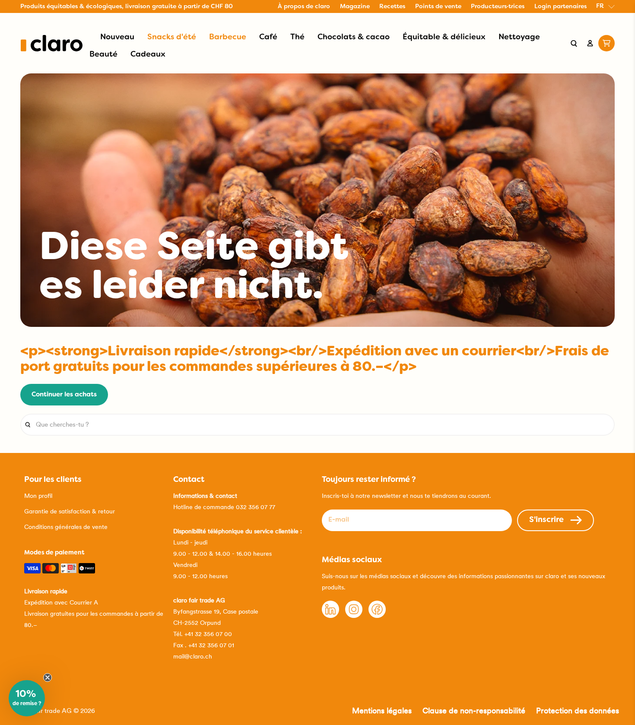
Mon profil (38, 495)
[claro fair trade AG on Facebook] (377, 615)
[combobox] (317, 425)
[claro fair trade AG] (51, 43)
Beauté (103, 54)
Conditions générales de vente (66, 526)
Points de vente (438, 6)
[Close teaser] (47, 677)
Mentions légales (382, 710)
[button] (27, 698)
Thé (297, 37)
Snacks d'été (171, 37)
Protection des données (577, 710)
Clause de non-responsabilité (473, 710)
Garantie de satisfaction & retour (69, 511)
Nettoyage (519, 37)
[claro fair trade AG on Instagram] (353, 615)
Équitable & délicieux (444, 37)
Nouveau (117, 37)
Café (268, 37)
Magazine (355, 6)
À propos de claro (304, 6)
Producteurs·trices (497, 6)
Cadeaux (147, 54)
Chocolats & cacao (354, 37)
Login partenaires (560, 6)
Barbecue (227, 37)
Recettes (392, 6)
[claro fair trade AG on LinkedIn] (330, 615)
